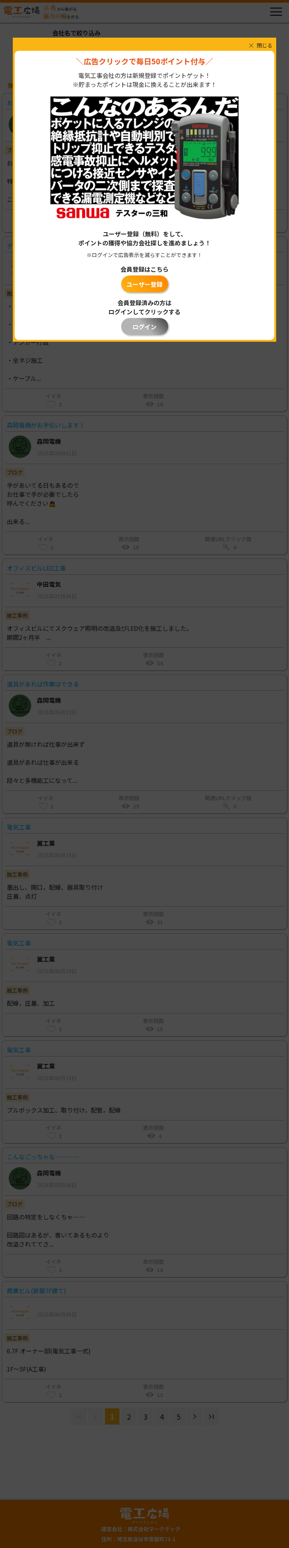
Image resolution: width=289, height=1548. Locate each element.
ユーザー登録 (144, 284)
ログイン (144, 326)
